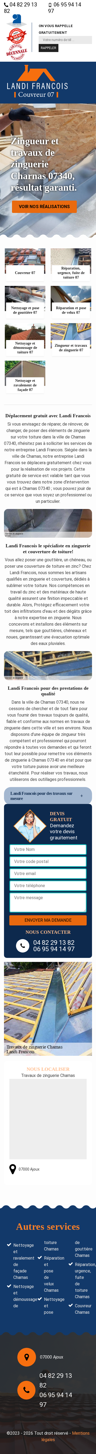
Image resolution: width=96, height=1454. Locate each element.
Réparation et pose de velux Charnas (51, 1274)
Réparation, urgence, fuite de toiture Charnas (82, 1280)
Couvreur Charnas (82, 1309)
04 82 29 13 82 (20, 7)
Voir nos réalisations (44, 206)
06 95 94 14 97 (64, 7)
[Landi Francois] (37, 82)
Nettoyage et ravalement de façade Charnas (20, 1261)
